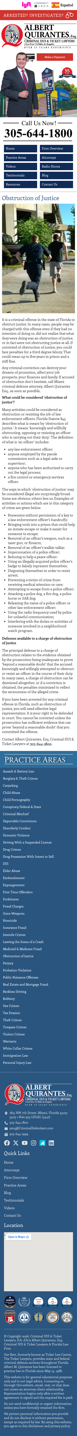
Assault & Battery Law (18, 771)
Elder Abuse (11, 871)
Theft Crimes (12, 1020)
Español (66, 5)
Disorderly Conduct (17, 828)
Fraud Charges (13, 906)
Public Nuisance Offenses (20, 977)
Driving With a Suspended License (27, 842)
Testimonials (15, 175)
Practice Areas (16, 157)
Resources (13, 184)
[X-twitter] (16, 1143)
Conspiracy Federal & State (22, 807)
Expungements (13, 885)
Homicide (10, 920)
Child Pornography (16, 800)
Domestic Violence (16, 835)
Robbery (9, 998)
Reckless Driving (14, 991)
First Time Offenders (18, 892)
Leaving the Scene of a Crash (23, 942)
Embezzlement (14, 878)
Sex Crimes (11, 1006)
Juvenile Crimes (14, 935)
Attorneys (49, 157)
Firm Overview (52, 148)
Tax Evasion (11, 1013)
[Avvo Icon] (42, 1143)
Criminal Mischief (16, 814)
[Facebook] (7, 1143)
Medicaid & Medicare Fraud (22, 949)
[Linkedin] (51, 1143)
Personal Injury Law (17, 1062)
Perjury (8, 963)
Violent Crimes (14, 1034)
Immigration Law (15, 1055)
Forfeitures (11, 899)
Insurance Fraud (14, 927)
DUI (5, 863)
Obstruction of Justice (18, 956)
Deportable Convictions (20, 821)
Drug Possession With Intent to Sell (28, 856)
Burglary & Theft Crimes (20, 778)
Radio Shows (51, 166)
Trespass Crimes (14, 1027)
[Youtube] (25, 1143)
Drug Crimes (12, 849)
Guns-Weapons (13, 913)
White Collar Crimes (17, 1048)
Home (10, 148)
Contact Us (49, 184)
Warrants (9, 1041)
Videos (11, 166)
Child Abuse (11, 792)
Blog (45, 175)
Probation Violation (17, 970)
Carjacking (10, 785)
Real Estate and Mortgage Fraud (25, 984)
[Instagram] (34, 1143)
